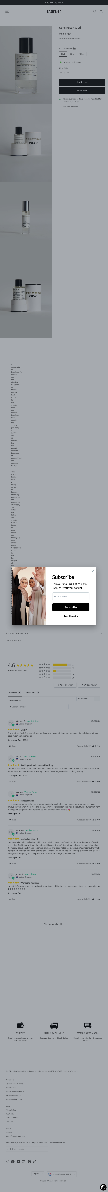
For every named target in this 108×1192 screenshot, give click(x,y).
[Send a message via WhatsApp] (103, 1187)
